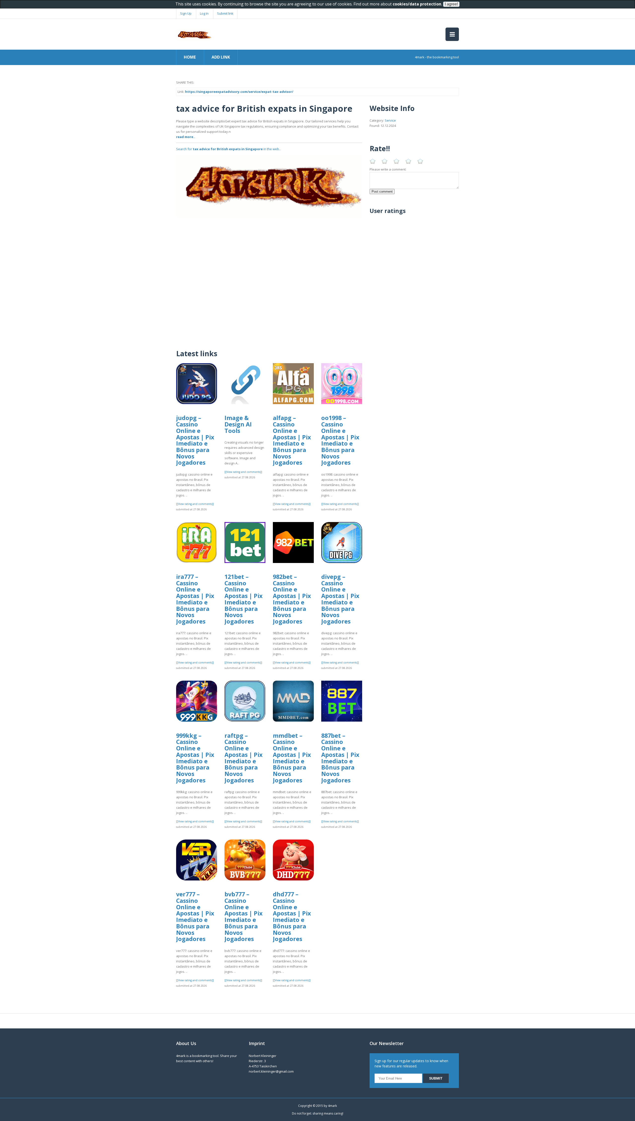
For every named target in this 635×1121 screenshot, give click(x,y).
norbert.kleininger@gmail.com (271, 1071)
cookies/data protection (417, 4)
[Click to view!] (269, 186)
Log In (204, 13)
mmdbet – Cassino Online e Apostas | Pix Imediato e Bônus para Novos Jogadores (292, 758)
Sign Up (185, 13)
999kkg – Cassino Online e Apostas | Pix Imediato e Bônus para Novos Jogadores (195, 758)
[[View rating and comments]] (195, 504)
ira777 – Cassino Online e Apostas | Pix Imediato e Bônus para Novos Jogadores (195, 599)
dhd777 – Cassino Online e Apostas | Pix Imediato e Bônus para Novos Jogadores (292, 916)
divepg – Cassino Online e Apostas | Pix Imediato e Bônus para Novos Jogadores (340, 599)
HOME (190, 57)
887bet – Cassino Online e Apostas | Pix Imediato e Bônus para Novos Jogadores (340, 758)
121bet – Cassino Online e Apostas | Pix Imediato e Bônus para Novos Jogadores (243, 599)
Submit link (225, 13)
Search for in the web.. (228, 149)
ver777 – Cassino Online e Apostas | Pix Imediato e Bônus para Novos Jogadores (195, 916)
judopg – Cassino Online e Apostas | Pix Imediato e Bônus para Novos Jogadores (195, 440)
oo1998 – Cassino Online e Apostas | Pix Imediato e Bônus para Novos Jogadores (340, 440)
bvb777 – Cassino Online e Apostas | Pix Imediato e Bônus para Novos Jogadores (243, 916)
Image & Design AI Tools (238, 424)
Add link (221, 57)
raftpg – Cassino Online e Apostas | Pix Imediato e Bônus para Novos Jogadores (243, 758)
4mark (332, 1106)
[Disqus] (269, 280)
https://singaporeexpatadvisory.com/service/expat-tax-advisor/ (239, 91)
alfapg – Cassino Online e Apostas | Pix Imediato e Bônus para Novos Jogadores (292, 440)
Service (390, 120)
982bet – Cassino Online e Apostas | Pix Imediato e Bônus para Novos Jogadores (292, 599)
